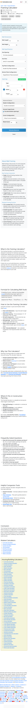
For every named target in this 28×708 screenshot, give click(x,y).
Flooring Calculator (8, 582)
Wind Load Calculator (9, 647)
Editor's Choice (15, 684)
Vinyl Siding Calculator (9, 618)
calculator (11, 16)
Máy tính (26, 698)
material (9, 268)
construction (4, 16)
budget (9, 367)
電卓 (22, 701)
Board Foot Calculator (9, 590)
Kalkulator (9, 696)
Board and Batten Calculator (11, 597)
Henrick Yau (9, 10)
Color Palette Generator (10, 627)
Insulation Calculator (9, 583)
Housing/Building (11, 5)
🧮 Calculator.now (6, 2)
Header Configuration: (9, 103)
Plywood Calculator (8, 615)
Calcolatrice (3, 692)
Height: (8, 94)
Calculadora (11, 692)
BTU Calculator (7, 569)
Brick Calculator (8, 608)
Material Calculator (8, 644)
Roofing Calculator (7, 549)
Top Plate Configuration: (8, 65)
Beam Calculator (8, 636)
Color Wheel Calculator (9, 624)
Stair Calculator (8, 566)
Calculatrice (18, 695)
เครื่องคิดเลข (3, 701)
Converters (18, 686)
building (18, 16)
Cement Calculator (8, 594)
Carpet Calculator (8, 613)
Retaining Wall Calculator (10, 611)
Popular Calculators (5, 686)
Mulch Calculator (8, 568)
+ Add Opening (22, 79)
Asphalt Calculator (8, 593)
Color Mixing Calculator (9, 626)
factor (22, 325)
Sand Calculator (8, 599)
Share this (20, 13)
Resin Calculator (8, 640)
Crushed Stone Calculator (10, 622)
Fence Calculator (7, 552)
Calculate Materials (14, 130)
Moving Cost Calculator (9, 638)
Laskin (19, 698)
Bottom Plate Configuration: (9, 72)
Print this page (5, 12)
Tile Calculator (6, 547)
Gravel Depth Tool (7, 504)
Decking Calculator (8, 585)
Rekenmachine (12, 700)
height (6, 312)
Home (2, 5)
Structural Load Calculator (10, 646)
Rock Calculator (8, 635)
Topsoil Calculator (8, 641)
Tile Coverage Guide (8, 498)
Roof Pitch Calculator (9, 591)
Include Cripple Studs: (8, 109)
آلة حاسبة (21, 700)
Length (3, 294)
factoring (14, 360)
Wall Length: (5, 40)
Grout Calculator (8, 621)
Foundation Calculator (9, 586)
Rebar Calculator (7, 553)
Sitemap (13, 686)
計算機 (10, 701)
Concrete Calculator (8, 542)
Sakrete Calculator (8, 632)
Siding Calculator (8, 580)
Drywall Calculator (7, 550)
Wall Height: (5, 44)
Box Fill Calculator (8, 616)
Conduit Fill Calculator (9, 630)
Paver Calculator (8, 604)
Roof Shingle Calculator (9, 619)
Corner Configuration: (9, 115)
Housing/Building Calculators (19, 677)
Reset (14, 134)
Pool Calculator (7, 596)
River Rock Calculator (9, 610)
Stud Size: (4, 58)
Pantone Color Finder (9, 629)
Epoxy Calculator (8, 607)
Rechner (4, 700)
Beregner (18, 690)
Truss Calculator (8, 643)
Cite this (4, 13)
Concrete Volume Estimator (11, 372)
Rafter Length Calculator (10, 602)
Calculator (2, 693)
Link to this (12, 13)
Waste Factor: (6, 122)
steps (5, 308)
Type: (7, 83)
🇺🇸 (21, 2)
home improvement (6, 19)
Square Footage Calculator (9, 544)
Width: (7, 89)
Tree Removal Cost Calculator (11, 633)
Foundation (22, 414)
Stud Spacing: (5, 52)
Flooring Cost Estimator (15, 374)
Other (5, 5)
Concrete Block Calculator (10, 605)
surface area (6, 496)
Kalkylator (12, 698)
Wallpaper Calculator (9, 601)
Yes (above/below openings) (11, 111)
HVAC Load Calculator (9, 588)
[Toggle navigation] (26, 2)
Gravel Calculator (7, 545)
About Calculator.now (5, 684)
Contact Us (23, 684)
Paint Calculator (7, 495)
